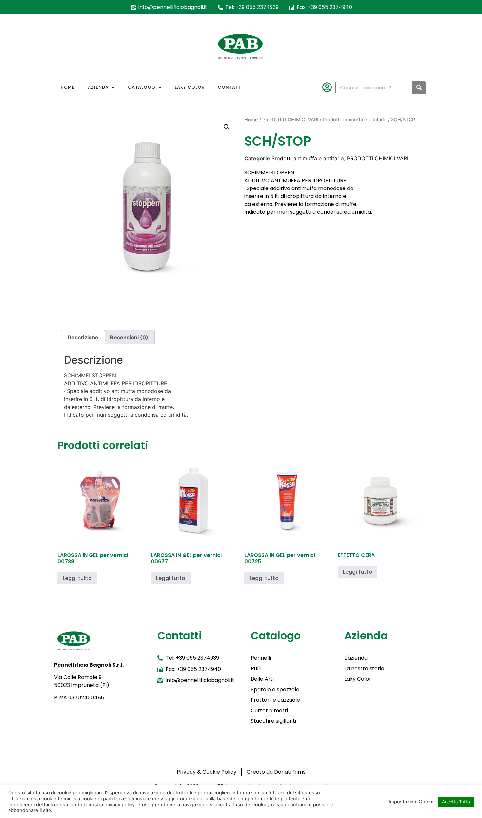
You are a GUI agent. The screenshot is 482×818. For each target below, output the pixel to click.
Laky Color (190, 87)
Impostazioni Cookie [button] (412, 802)
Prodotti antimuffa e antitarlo (355, 119)
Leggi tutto (77, 578)
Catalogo (141, 87)
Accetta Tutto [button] (456, 801)
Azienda (98, 87)
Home (68, 87)
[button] (226, 127)
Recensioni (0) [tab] (129, 337)
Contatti (230, 87)
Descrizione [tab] (83, 337)
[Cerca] (419, 87)
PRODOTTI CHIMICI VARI (290, 119)
